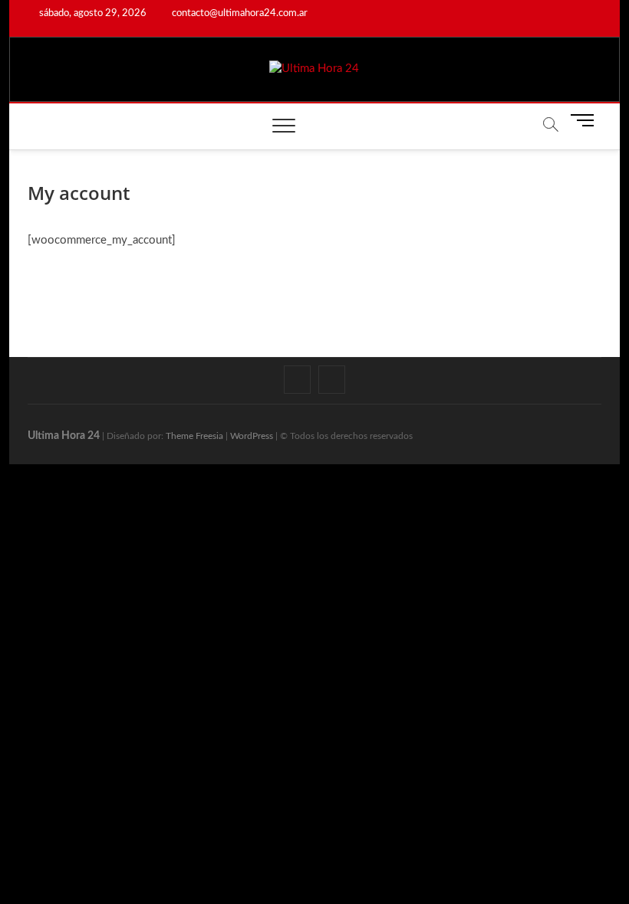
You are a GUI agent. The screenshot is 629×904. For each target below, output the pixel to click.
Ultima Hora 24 (64, 436)
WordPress (251, 436)
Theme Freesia (194, 436)
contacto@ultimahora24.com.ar (239, 13)
